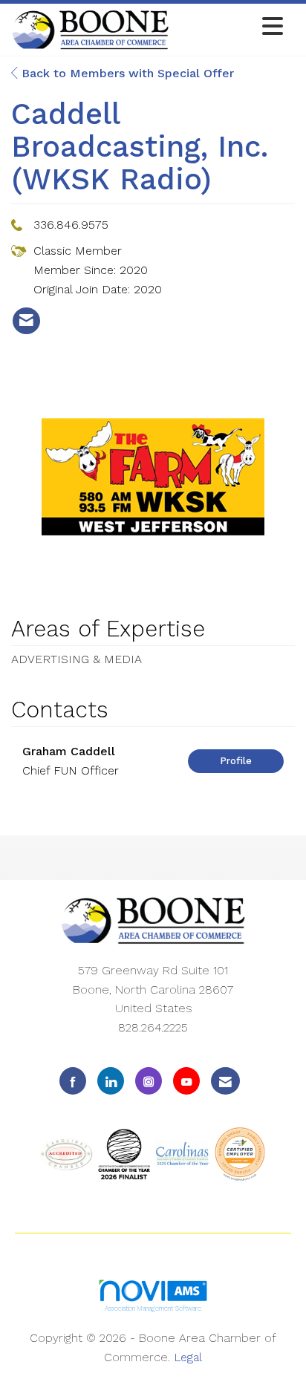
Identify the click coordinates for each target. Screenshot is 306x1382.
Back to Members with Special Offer (126, 73)
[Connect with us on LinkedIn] (110, 1081)
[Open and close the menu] (230, 27)
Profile (236, 760)
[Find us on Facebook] (72, 1081)
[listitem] (26, 321)
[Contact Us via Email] (225, 1081)
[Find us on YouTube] (186, 1081)
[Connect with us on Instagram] (148, 1081)
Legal (188, 1357)
